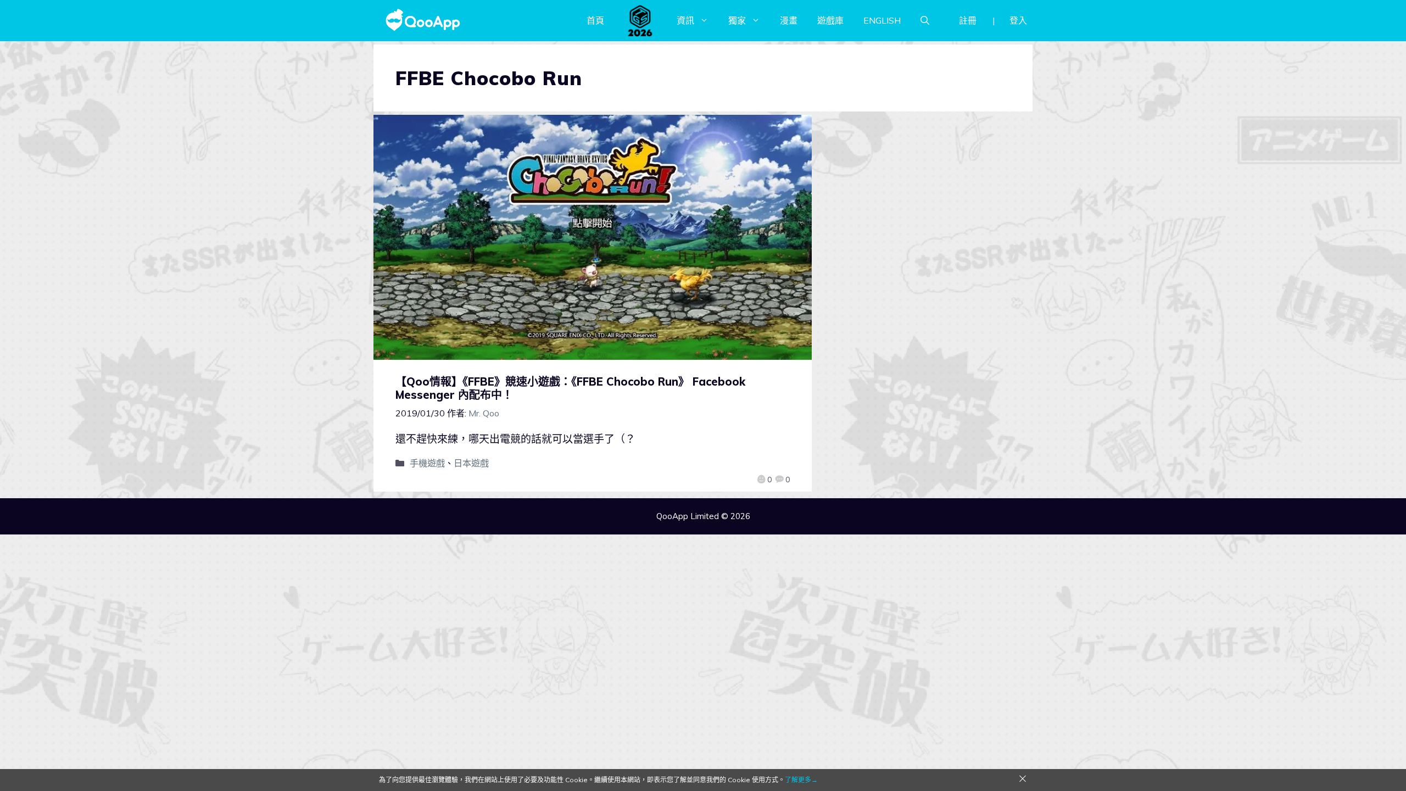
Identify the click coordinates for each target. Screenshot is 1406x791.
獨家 (737, 20)
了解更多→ (801, 780)
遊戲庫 (830, 20)
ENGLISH (882, 20)
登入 (1018, 20)
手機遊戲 (427, 463)
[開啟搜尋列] (925, 20)
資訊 (685, 20)
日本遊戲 (471, 463)
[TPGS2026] (640, 20)
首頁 (595, 20)
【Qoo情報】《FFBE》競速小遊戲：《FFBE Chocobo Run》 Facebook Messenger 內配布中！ (570, 388)
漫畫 (788, 20)
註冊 (968, 20)
